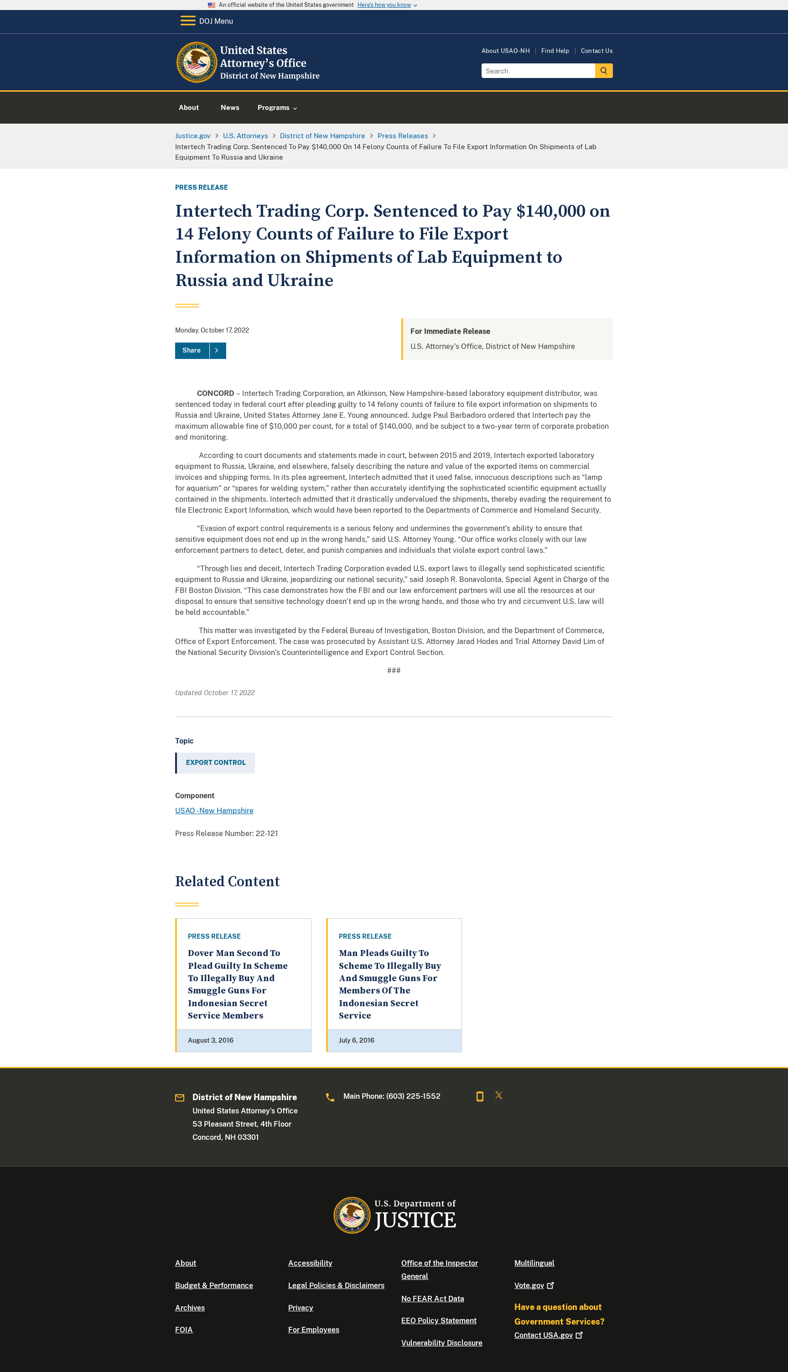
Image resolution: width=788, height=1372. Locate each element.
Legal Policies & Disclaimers (336, 1285)
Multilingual (534, 1263)
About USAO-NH (506, 50)
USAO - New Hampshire (214, 810)
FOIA (184, 1329)
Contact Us (597, 50)
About (185, 1263)
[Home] (249, 79)
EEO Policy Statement (439, 1320)
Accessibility (310, 1263)
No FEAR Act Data (432, 1298)
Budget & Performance (214, 1285)
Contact (543, 1335)
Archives (190, 1308)
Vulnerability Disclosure (441, 1343)
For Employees (313, 1329)
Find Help (555, 50)
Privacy (300, 1308)
